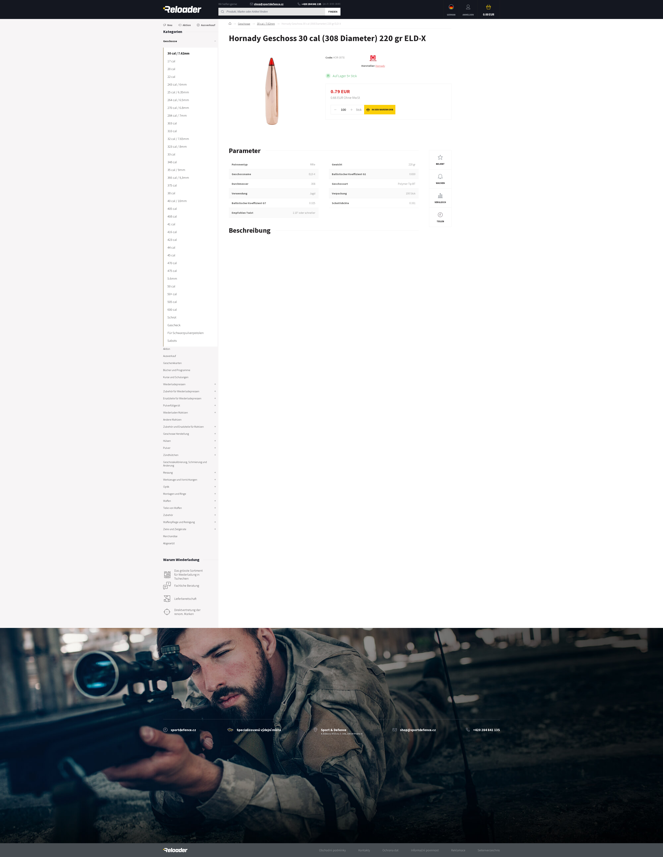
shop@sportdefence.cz (269, 4)
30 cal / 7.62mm (266, 23)
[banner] (175, 850)
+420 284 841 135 (311, 4)
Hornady (380, 65)
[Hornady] (406, 58)
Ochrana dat (390, 850)
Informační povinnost (425, 850)
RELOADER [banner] (182, 9)
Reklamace (458, 850)
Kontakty (364, 850)
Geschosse (244, 23)
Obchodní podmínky (332, 850)
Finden (332, 11)
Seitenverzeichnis (489, 850)
